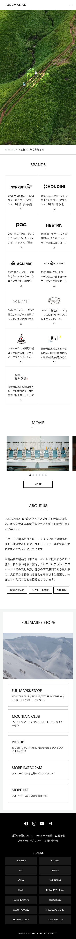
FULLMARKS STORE (55, 909)
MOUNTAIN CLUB (21, 919)
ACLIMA (21, 880)
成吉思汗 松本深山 (21, 909)
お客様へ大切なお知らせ (31, 149)
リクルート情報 (40, 590)
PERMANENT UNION (55, 890)
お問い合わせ (51, 840)
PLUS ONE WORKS (21, 899)
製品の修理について (22, 835)
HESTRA (55, 870)
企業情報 (61, 590)
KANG (21, 890)
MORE (38, 484)
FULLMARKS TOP (55, 919)
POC (21, 870)
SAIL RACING (55, 880)
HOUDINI (55, 860)
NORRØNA (21, 860)
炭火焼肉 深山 (55, 899)
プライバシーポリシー (29, 840)
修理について (17, 590)
